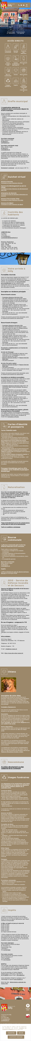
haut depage (28, 1009)
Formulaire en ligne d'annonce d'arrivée (11, 183)
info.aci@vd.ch (20, 975)
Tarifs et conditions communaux (10, 527)
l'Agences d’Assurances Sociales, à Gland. (12, 752)
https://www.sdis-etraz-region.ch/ (14, 653)
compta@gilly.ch (5, 149)
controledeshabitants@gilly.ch (9, 237)
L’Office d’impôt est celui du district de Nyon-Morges (15, 572)
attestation (5, 305)
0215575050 (6, 950)
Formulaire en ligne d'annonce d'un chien (12, 200)
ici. (9, 477)
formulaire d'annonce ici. (8, 707)
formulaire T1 (16, 355)
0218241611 (4, 141)
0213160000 (5, 975)
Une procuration (6, 448)
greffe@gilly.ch (5, 142)
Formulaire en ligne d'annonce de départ (12, 204)
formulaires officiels (13, 416)
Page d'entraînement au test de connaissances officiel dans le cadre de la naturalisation (15, 523)
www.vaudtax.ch (18, 979)
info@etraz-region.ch (11, 649)
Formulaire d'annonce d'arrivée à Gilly (12, 297)
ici (25, 502)
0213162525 (6, 959)
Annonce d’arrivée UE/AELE (9, 357)
